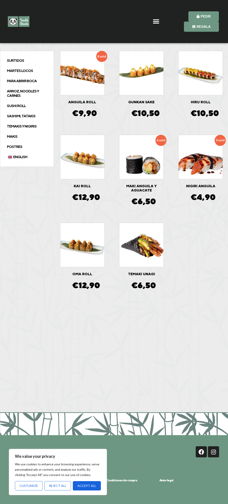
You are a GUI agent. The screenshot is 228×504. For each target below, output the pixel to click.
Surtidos (15, 60)
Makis (12, 136)
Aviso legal (166, 480)
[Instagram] (213, 451)
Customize (29, 486)
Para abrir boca (22, 81)
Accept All (86, 486)
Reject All (57, 486)
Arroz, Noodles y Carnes (23, 93)
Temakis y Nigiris (22, 126)
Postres (14, 147)
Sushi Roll (16, 106)
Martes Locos (20, 71)
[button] (156, 21)
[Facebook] (201, 451)
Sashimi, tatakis (21, 116)
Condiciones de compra (121, 480)
